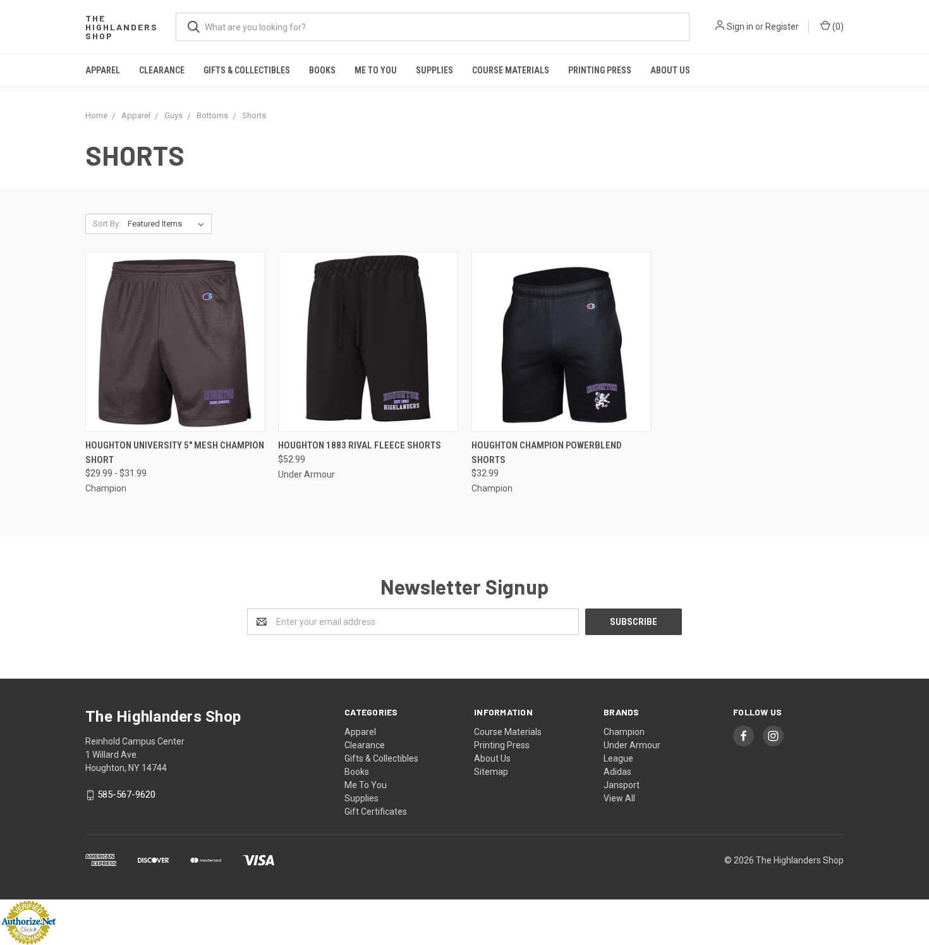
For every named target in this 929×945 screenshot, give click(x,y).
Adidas (617, 772)
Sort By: (107, 223)
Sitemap (491, 772)
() (837, 27)
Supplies (434, 70)
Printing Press (599, 70)
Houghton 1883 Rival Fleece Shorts (359, 445)
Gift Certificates (375, 811)
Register (782, 27)
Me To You (376, 70)
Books (322, 70)
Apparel (102, 70)
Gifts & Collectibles (246, 70)
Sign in (740, 27)
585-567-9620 (126, 795)
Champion (624, 732)
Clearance (162, 70)
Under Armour (632, 745)
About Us (670, 70)
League (618, 758)
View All (619, 798)
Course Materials (510, 70)
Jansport (622, 785)
